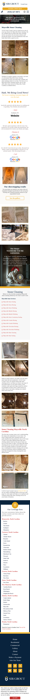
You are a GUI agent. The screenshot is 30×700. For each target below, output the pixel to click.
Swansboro (6, 567)
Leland (5, 523)
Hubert (5, 602)
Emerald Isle (6, 545)
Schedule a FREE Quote (15, 8)
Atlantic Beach (7, 536)
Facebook (15, 666)
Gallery (15, 648)
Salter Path (6, 558)
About (15, 651)
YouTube (10, 671)
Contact (15, 654)
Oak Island (6, 525)
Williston (5, 569)
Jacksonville (6, 604)
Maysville (5, 606)
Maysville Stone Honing (9, 305)
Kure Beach (6, 589)
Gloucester (6, 547)
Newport (5, 556)
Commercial (15, 645)
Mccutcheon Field (8, 609)
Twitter (20, 666)
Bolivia (5, 521)
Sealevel (5, 560)
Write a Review (2, 12)
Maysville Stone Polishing (10, 308)
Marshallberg (6, 552)
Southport (5, 528)
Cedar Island (6, 541)
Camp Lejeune (7, 598)
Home (15, 639)
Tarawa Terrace (7, 619)
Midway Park (6, 611)
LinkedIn (15, 671)
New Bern (6, 578)
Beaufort (5, 539)
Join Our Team (15, 660)
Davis (4, 543)
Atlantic (5, 534)
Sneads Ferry (6, 613)
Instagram (10, 666)
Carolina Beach (7, 587)
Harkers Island (7, 549)
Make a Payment (15, 657)
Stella (4, 615)
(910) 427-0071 (14, 12)
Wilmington (6, 591)
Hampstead (6, 624)
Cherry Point (6, 573)
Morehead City (7, 554)
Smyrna (5, 562)
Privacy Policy (18, 689)
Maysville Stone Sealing (9, 301)
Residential (15, 642)
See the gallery (15, 198)
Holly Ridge (6, 600)
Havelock (5, 576)
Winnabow (6, 530)
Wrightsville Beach (8, 593)
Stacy (4, 565)
